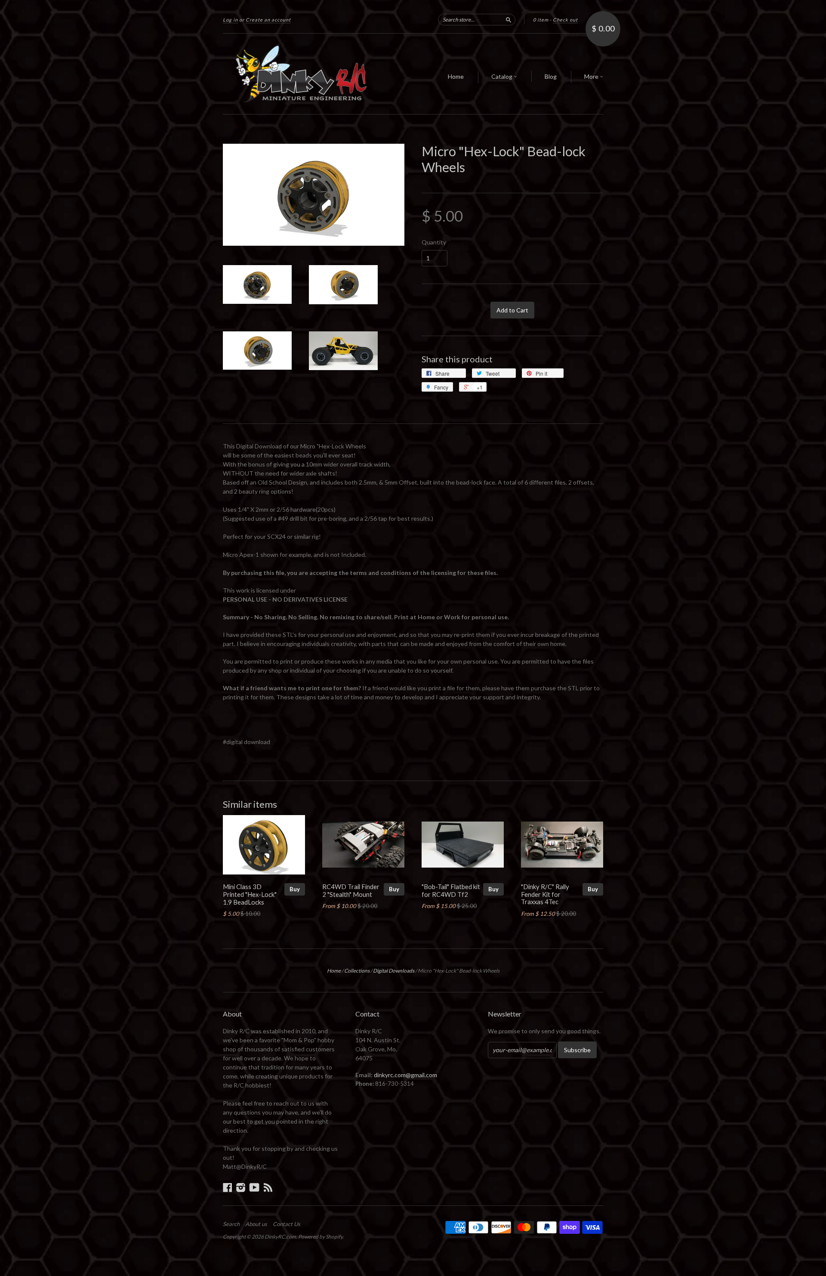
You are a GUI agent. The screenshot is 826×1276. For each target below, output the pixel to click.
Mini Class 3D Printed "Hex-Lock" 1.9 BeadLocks (250, 894)
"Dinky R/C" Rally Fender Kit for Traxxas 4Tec (545, 894)
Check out (565, 19)
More (592, 76)
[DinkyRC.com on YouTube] (254, 1187)
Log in (230, 19)
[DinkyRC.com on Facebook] (227, 1187)
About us (256, 1224)
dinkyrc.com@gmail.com (405, 1074)
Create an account (268, 19)
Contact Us (286, 1224)
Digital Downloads (393, 970)
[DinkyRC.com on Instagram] (241, 1187)
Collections (357, 970)
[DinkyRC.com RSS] (268, 1187)
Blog (551, 76)
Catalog (502, 76)
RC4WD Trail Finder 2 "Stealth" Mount (350, 890)
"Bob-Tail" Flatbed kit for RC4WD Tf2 (451, 890)
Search (231, 1224)
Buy (295, 889)
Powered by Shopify (320, 1236)
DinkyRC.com (280, 1236)
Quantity (434, 242)
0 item (541, 19)
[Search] (508, 19)
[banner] (302, 73)
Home (456, 76)
